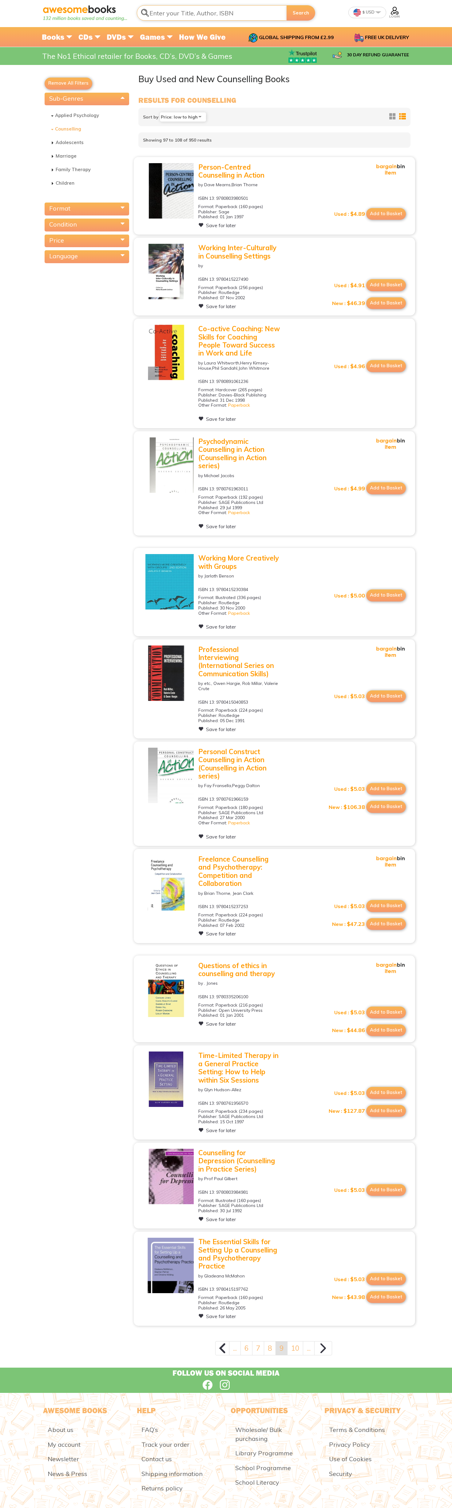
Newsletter (63, 1459)
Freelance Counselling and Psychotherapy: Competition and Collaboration (233, 871)
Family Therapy (73, 169)
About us (60, 1430)
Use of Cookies (350, 1459)
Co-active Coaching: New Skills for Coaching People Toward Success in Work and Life (239, 340)
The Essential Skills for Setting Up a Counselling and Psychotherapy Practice (237, 1253)
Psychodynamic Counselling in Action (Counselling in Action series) (232, 453)
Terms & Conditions (357, 1430)
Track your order (165, 1444)
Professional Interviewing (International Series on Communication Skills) (236, 661)
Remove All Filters (68, 83)
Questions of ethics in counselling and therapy (236, 969)
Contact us (156, 1459)
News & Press (67, 1474)
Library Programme (264, 1453)
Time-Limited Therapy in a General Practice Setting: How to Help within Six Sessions (238, 1067)
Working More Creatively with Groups (238, 562)
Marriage (66, 156)
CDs (86, 37)
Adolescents (70, 142)
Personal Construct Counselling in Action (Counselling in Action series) (232, 763)
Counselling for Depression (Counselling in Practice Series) (236, 1160)
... (235, 1348)
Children (65, 183)
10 (295, 1348)
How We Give (202, 37)
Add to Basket (386, 213)
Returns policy (162, 1488)
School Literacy (257, 1482)
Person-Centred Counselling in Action (231, 171)
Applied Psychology (77, 115)
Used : (349, 214)
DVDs (117, 37)
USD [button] (370, 12)
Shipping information (172, 1474)
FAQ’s (149, 1430)
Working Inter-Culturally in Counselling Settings (237, 251)
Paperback (239, 405)
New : (348, 303)
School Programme (263, 1468)
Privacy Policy (349, 1444)
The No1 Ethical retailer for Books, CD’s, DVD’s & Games (137, 56)
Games (153, 37)
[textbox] (212, 13)
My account (64, 1444)
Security (340, 1474)
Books (54, 37)
